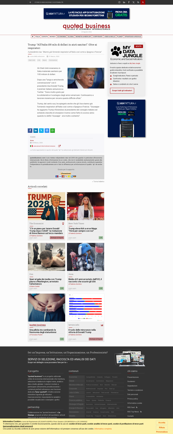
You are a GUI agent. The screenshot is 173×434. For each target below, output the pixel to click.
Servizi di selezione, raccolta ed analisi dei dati (62, 359)
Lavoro (88, 392)
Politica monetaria (92, 385)
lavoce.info (73, 325)
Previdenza (114, 392)
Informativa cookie (134, 403)
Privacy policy (132, 399)
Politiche (101, 400)
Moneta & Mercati (83, 36)
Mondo (53, 36)
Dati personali (132, 394)
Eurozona (89, 404)
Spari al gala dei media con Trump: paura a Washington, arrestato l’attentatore (45, 281)
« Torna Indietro (98, 182)
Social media (104, 412)
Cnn (31, 274)
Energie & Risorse (76, 408)
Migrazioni (109, 381)
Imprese (100, 389)
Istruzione (96, 392)
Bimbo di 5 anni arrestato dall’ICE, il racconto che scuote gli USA (85, 280)
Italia (37, 36)
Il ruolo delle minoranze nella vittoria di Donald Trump (82, 331)
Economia (61, 36)
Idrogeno (103, 408)
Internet (88, 412)
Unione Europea (100, 404)
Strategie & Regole (133, 36)
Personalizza (162, 432)
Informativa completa (103, 429)
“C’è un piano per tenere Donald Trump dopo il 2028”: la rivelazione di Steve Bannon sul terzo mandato (46, 230)
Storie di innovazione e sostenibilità (49, 2)
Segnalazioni (132, 386)
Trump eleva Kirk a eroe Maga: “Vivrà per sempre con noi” (82, 229)
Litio (117, 408)
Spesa (94, 400)
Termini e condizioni (135, 390)
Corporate (97, 36)
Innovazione (74, 412)
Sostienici (131, 381)
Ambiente (100, 396)
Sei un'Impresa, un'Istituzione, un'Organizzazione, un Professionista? (68, 352)
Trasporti (98, 416)
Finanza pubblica (75, 400)
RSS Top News (133, 412)
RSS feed (131, 407)
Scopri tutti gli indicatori (122, 91)
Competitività (90, 377)
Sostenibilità (90, 396)
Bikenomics (112, 416)
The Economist (36, 223)
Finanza (108, 400)
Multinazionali (91, 389)
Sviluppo (107, 377)
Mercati (114, 385)
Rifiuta (162, 428)
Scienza (96, 412)
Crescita (100, 377)
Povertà (114, 377)
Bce (101, 385)
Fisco (88, 400)
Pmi (106, 389)
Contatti (130, 416)
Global (71, 36)
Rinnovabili (90, 408)
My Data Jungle (135, 63)
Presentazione (133, 377)
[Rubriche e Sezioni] (30, 2)
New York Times (76, 223)
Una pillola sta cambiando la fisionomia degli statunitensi (42, 331)
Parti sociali (105, 392)
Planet (120, 36)
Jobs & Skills (109, 36)
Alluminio (111, 408)
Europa (45, 36)
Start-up (112, 389)
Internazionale (112, 404)
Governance (90, 381)
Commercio (100, 381)
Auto (104, 416)
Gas (96, 408)
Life (101, 237)
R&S (112, 412)
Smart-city (89, 416)
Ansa (32, 140)
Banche (107, 385)
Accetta (161, 423)
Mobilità (72, 416)
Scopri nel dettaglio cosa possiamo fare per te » (47, 362)
